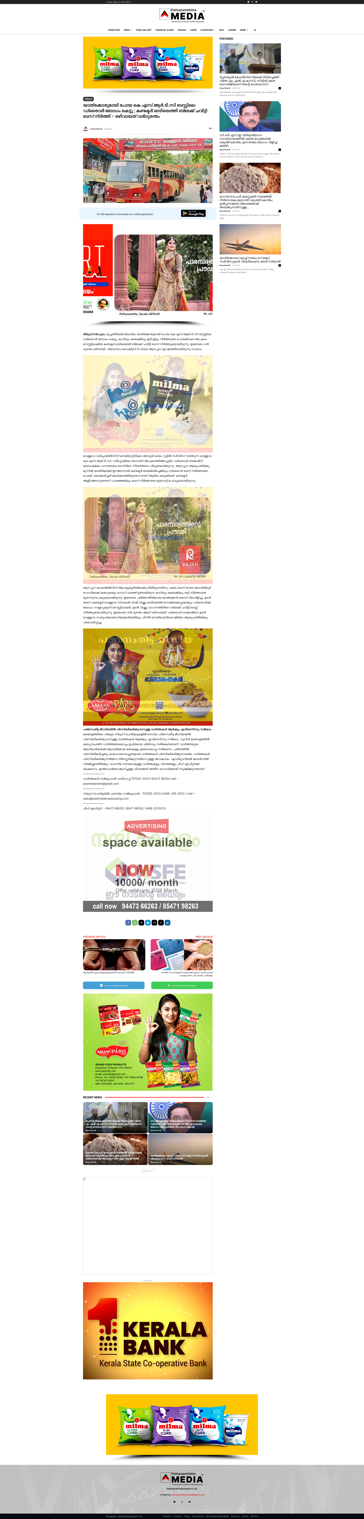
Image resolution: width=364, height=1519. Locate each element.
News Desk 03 (97, 129)
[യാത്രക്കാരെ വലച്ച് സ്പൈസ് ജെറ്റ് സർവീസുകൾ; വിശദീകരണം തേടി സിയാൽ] (180, 1154)
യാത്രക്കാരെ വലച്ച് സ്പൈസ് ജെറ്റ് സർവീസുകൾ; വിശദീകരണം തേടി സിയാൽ (179, 1157)
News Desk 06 (90, 1130)
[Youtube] (256, 2)
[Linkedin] (167, 922)
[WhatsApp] (135, 922)
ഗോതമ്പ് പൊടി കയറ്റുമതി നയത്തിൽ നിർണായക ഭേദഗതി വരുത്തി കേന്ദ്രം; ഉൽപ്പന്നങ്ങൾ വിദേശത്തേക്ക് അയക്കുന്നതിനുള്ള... (246, 202)
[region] (148, 65)
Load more (147, 1171)
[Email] (154, 922)
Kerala (88, 99)
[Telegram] (248, 2)
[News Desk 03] (86, 129)
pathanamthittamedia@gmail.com (187, 1494)
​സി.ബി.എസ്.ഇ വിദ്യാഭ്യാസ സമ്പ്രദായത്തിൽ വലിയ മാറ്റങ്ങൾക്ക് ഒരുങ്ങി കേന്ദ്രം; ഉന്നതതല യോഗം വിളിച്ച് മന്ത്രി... (248, 140)
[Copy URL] (161, 922)
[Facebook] (128, 922)
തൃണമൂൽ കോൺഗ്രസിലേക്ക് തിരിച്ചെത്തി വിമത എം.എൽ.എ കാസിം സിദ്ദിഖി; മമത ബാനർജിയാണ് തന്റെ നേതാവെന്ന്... (249, 80)
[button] (255, 30)
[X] (252, 2)
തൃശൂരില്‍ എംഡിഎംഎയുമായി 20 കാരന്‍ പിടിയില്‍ (108, 972)
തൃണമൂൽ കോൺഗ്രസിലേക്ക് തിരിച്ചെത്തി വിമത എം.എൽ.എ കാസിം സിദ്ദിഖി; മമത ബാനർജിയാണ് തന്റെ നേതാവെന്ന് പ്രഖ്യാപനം (113, 1123)
